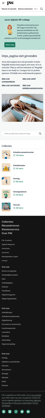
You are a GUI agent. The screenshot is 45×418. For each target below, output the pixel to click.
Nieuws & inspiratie (9, 271)
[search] (41, 9)
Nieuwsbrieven (10, 225)
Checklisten (6, 291)
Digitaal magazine (8, 295)
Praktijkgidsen (7, 283)
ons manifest (36, 395)
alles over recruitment (11, 85)
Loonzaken (6, 332)
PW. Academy (7, 240)
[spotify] (4, 412)
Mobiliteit (5, 336)
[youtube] (28, 412)
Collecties (7, 221)
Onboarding (6, 340)
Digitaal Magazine (8, 244)
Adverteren (6, 248)
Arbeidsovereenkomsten (10, 316)
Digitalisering (7, 320)
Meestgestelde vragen (10, 256)
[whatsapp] (22, 412)
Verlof (4, 381)
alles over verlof (29, 79)
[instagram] (16, 412)
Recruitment (6, 370)
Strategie (5, 374)
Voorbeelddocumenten (10, 275)
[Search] (40, 133)
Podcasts (5, 287)
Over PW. (7, 233)
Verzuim (5, 385)
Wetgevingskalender (9, 299)
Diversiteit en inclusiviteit (11, 324)
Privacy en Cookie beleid (22, 403)
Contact (4, 260)
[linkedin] (10, 412)
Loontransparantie (9, 328)
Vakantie (5, 378)
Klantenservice (10, 229)
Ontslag (4, 358)
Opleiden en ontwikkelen (11, 362)
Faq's (3, 279)
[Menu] (3, 3)
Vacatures (5, 252)
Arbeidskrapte (7, 312)
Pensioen (5, 366)
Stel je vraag (10, 45)
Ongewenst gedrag (8, 344)
